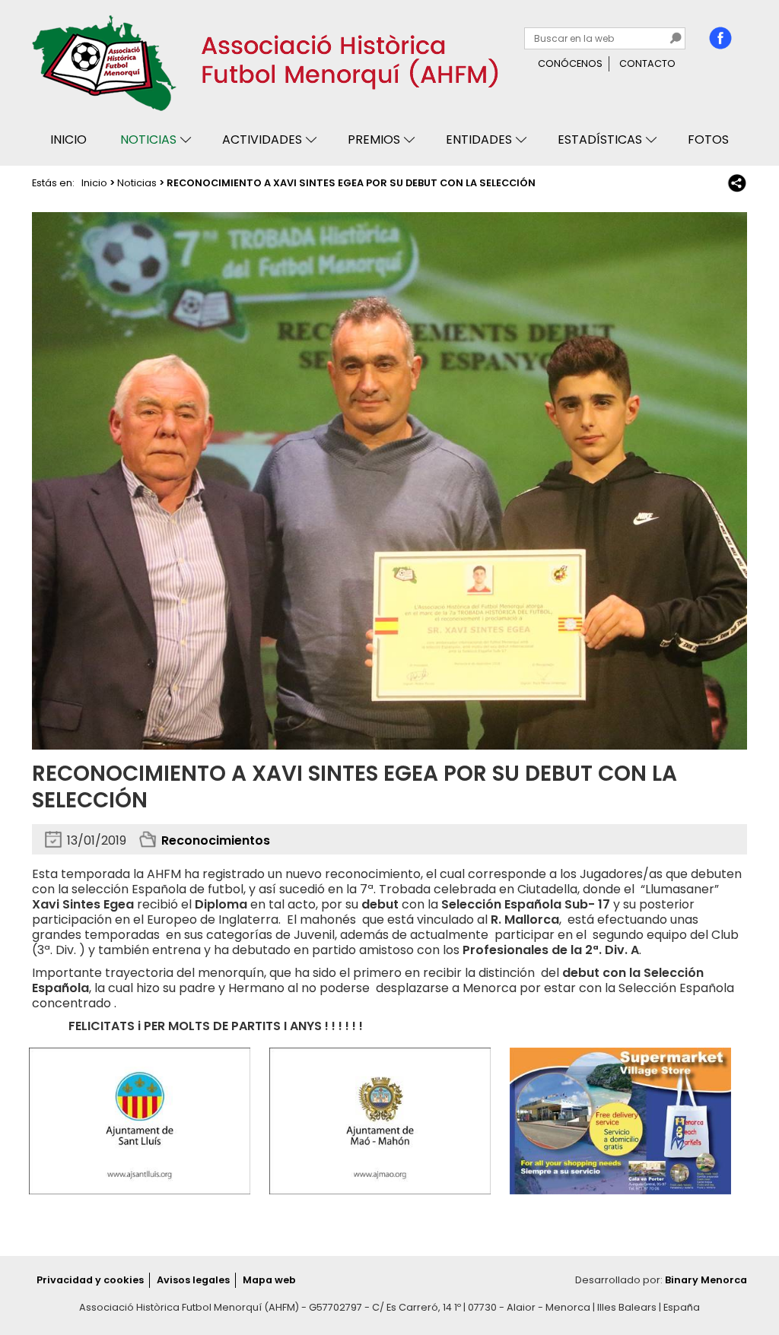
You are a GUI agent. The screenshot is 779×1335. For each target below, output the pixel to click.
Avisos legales (193, 1279)
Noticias (148, 139)
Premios (374, 139)
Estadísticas (600, 139)
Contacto (647, 63)
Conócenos (570, 63)
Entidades (479, 139)
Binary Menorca (706, 1279)
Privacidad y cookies (90, 1279)
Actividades (262, 139)
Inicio (68, 139)
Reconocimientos (215, 840)
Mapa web (269, 1279)
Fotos (708, 139)
